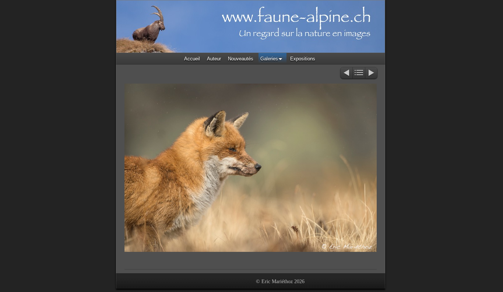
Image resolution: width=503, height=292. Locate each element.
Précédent (346, 73)
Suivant (371, 73)
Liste (358, 73)
